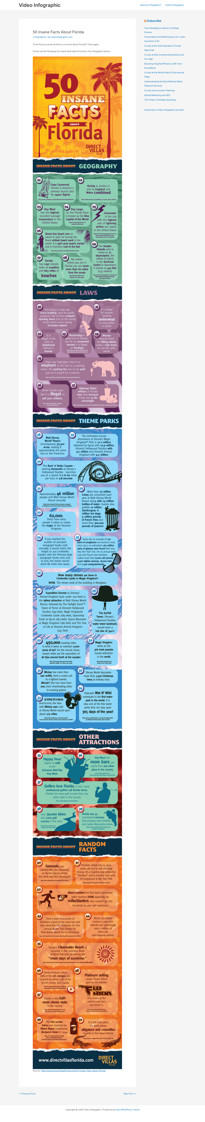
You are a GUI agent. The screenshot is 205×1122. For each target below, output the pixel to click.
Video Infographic (40, 5)
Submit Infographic (174, 5)
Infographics (40, 37)
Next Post (130, 1093)
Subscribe (154, 21)
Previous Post (27, 1093)
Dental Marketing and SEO (157, 95)
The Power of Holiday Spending (160, 99)
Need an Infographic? (150, 5)
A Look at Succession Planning (159, 90)
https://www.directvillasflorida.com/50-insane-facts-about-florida (73, 1070)
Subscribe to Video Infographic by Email (164, 110)
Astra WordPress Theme (127, 1109)
